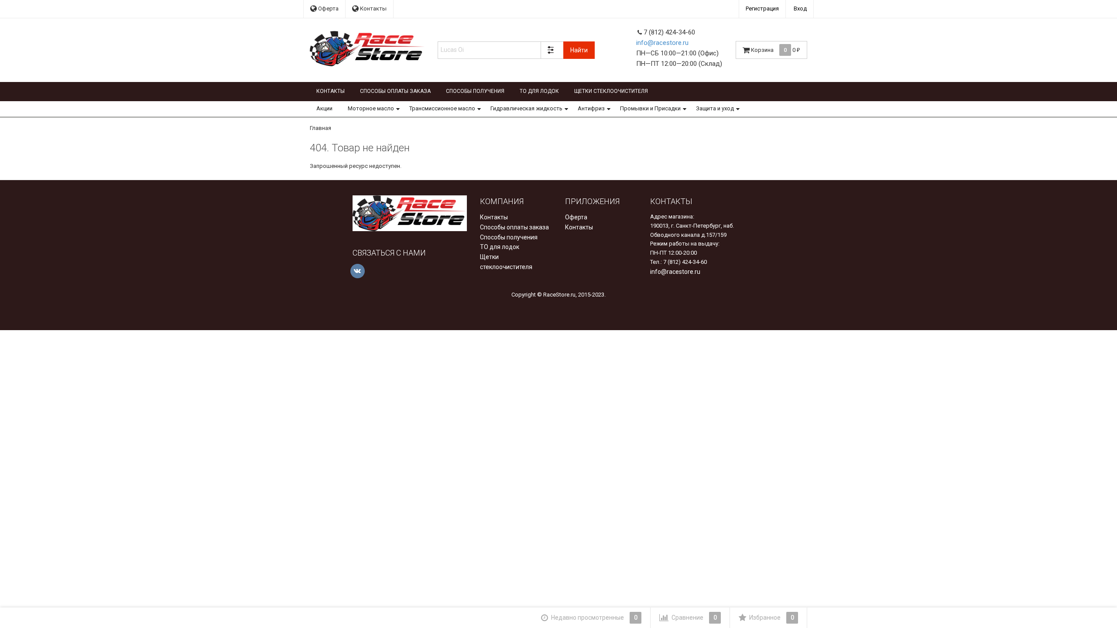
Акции (324, 108)
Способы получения (475, 91)
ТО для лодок (539, 91)
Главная (320, 128)
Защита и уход (715, 108)
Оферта (328, 8)
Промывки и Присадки (650, 108)
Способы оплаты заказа (395, 91)
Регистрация (762, 8)
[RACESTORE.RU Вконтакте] (357, 271)
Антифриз (591, 108)
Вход (800, 8)
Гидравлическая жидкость (526, 108)
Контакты (373, 8)
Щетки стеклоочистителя (611, 91)
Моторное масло (371, 108)
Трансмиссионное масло (442, 108)
